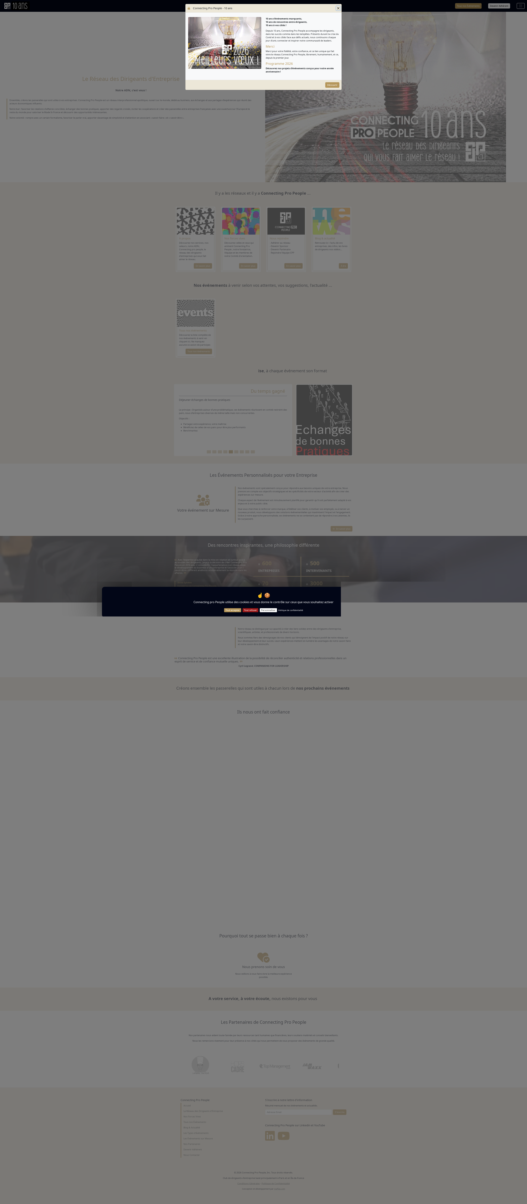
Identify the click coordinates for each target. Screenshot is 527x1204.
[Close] (338, 8)
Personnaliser (268, 610)
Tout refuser (250, 610)
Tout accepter (232, 610)
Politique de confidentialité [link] (290, 610)
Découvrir (332, 84)
